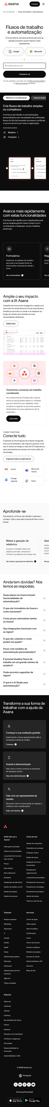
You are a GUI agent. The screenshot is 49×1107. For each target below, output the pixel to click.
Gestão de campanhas (34, 843)
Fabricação (8, 966)
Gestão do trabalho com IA (13, 887)
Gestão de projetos (10, 891)
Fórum (28, 938)
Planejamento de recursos (35, 882)
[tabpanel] (24, 121)
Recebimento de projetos (35, 891)
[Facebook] (29, 1085)
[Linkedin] (20, 1085)
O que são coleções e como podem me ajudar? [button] (17, 640)
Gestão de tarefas (32, 896)
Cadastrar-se (24, 74)
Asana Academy (32, 929)
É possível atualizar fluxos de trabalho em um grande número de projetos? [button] (20, 662)
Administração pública (11, 956)
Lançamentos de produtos (35, 877)
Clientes (7, 1011)
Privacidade (8, 1043)
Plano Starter (8, 868)
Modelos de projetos (33, 952)
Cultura (6, 1025)
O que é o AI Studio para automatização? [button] (15, 684)
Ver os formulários (13, 275)
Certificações (31, 933)
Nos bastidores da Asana (12, 1020)
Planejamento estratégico (35, 887)
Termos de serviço (21, 83)
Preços (6, 863)
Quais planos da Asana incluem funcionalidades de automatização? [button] (19, 598)
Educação (7, 961)
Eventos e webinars (33, 947)
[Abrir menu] (43, 4)
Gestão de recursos (10, 896)
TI (4, 933)
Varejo (6, 952)
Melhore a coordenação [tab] (16, 98)
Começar (35, 4)
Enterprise (7, 877)
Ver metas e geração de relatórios (19, 561)
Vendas (6, 942)
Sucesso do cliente (33, 956)
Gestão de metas (32, 857)
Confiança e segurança (12, 1039)
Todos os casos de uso (34, 901)
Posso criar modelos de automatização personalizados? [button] (19, 650)
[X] (16, 1085)
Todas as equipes (10, 983)
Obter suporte (31, 924)
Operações (8, 929)
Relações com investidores (13, 1034)
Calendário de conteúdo (34, 848)
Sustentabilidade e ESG (12, 1056)
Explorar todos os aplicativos (18, 459)
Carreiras (7, 1015)
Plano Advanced (9, 873)
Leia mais (13, 418)
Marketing (7, 924)
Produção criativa (32, 853)
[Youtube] (33, 1085)
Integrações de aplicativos (13, 882)
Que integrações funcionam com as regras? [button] (20, 630)
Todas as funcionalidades (13, 851)
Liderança (7, 1006)
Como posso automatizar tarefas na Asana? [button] (20, 620)
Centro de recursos (33, 942)
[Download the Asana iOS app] (15, 1100)
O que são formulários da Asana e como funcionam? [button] (20, 610)
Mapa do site (30, 970)
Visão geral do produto (12, 846)
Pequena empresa (10, 919)
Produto (6, 938)
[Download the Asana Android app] (32, 1100)
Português (27, 1075)
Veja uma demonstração (16, 776)
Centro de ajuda (32, 919)
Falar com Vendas (13, 811)
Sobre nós (7, 1001)
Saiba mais (10, 323)
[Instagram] (24, 1085)
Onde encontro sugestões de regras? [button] (18, 674)
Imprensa (7, 1029)
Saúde (6, 947)
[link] (9, 12)
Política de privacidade (36, 81)
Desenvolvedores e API (34, 961)
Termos (19, 1092)
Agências (7, 978)
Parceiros (29, 966)
